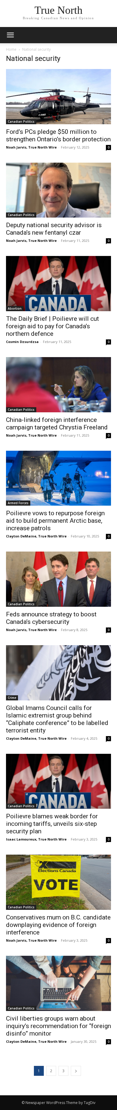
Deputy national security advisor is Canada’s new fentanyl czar (54, 228)
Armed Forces (18, 503)
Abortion (15, 308)
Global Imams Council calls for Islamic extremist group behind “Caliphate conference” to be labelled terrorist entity (57, 719)
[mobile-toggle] (10, 35)
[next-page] (76, 1071)
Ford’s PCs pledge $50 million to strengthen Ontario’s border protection (58, 135)
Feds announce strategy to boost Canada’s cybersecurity (51, 618)
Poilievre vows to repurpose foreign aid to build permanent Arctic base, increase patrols (55, 521)
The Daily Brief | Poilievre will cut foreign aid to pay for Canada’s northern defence (52, 326)
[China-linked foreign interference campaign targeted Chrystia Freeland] (58, 384)
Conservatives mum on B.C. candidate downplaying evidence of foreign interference (58, 925)
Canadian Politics (21, 121)
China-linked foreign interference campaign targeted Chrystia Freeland (57, 423)
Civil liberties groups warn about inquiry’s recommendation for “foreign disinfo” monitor (58, 1026)
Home (11, 49)
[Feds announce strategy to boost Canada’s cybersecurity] (58, 579)
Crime (12, 698)
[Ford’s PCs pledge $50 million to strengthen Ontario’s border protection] (58, 96)
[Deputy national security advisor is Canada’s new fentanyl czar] (58, 190)
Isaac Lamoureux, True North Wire (36, 839)
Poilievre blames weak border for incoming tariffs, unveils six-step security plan (52, 824)
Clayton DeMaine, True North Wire (36, 536)
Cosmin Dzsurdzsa (22, 341)
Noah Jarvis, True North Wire (31, 147)
